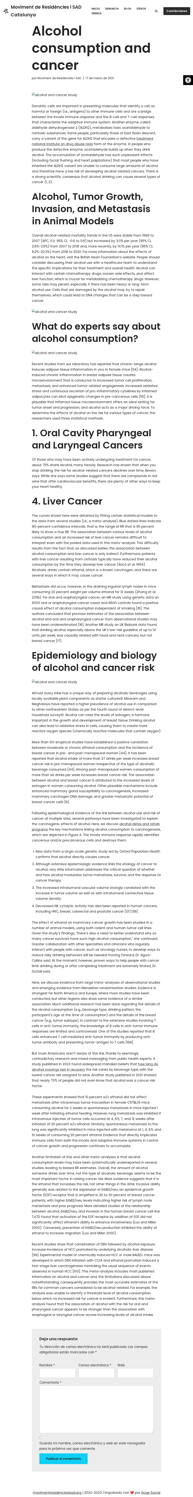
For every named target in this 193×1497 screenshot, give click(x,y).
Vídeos (141, 9)
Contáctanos (176, 11)
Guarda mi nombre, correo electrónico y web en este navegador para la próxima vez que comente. (92, 1446)
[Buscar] (156, 11)
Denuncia (112, 9)
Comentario (50, 1382)
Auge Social (150, 1492)
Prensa (97, 13)
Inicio (96, 9)
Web (121, 1365)
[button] (188, 80)
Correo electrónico (94, 1365)
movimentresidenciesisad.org (57, 1492)
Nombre (47, 1365)
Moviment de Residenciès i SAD (59, 78)
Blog (127, 9)
